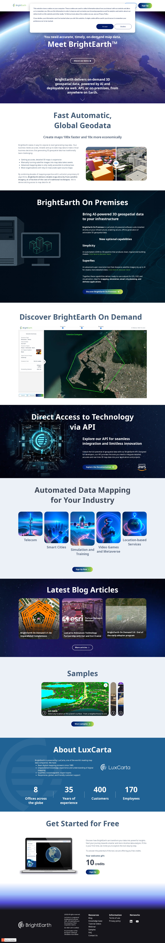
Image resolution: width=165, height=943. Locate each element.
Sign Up (145, 5)
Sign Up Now (81, 569)
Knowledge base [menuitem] (95, 921)
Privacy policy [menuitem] (115, 921)
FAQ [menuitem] (90, 932)
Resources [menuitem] (93, 915)
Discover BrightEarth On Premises (101, 291)
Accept (105, 26)
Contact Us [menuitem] (93, 935)
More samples (81, 724)
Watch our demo (81, 61)
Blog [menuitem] (90, 918)
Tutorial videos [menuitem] (94, 924)
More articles (81, 647)
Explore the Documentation (98, 467)
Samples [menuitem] (92, 929)
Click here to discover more (100, 254)
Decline (123, 26)
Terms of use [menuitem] (114, 918)
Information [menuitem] (115, 915)
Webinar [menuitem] (92, 927)
